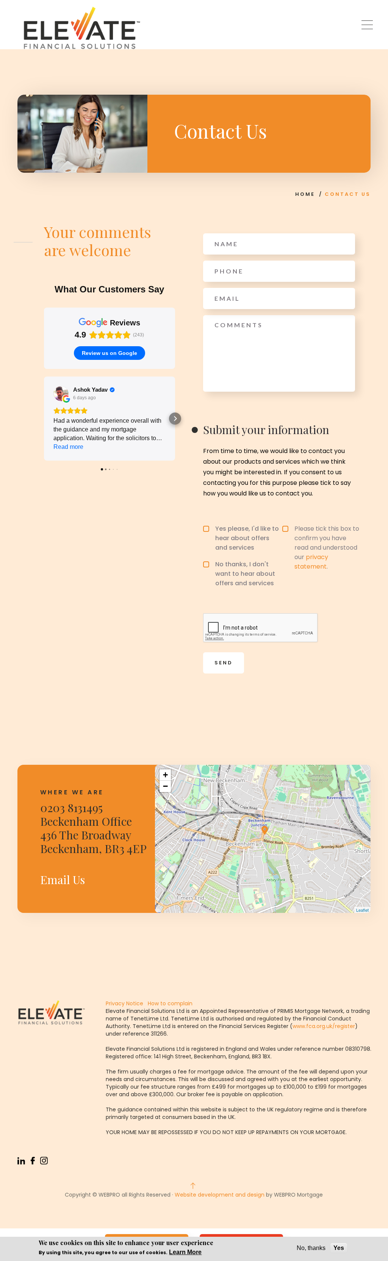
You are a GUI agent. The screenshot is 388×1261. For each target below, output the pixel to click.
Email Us (62, 879)
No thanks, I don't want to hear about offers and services (245, 574)
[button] (44, 419)
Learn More (185, 1252)
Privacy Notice (124, 1003)
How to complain (169, 1003)
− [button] (165, 786)
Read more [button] (68, 447)
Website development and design (219, 1194)
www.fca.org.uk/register (324, 1026)
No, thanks (311, 1248)
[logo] (82, 28)
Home (305, 194)
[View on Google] (61, 393)
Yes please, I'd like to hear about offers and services (247, 538)
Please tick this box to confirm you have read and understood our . (326, 547)
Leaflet (362, 910)
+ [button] (165, 775)
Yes (338, 1248)
